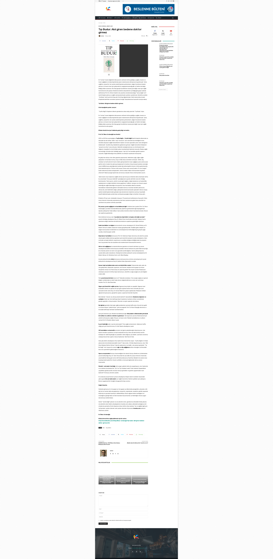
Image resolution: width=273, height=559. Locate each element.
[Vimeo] (172, 1)
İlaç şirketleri (108, 427)
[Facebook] (167, 1)
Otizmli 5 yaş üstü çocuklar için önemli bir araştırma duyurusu (123, 481)
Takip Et (163, 30)
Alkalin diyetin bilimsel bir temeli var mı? (137, 443)
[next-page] (102, 487)
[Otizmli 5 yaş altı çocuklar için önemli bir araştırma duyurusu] (154, 83)
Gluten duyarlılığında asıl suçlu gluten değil (139, 482)
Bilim (104, 22)
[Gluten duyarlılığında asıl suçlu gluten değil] (140, 474)
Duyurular (123, 478)
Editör (111, 450)
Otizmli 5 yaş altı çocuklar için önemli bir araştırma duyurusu (166, 84)
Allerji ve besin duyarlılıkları (106, 474)
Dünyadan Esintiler (164, 75)
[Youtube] (173, 1)
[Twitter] (170, 1)
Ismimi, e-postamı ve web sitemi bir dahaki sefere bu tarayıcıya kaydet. (115, 520)
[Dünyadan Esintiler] (154, 74)
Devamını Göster (162, 89)
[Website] (118, 453)
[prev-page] (99, 487)
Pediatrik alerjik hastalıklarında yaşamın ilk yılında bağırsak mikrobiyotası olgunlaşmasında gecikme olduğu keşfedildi (107, 479)
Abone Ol (171, 30)
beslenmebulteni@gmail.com (138, 548)
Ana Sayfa (100, 22)
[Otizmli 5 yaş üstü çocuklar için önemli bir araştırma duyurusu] (123, 474)
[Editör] (100, 36)
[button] (172, 18)
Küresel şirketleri (107, 26)
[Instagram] (168, 1)
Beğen (155, 30)
